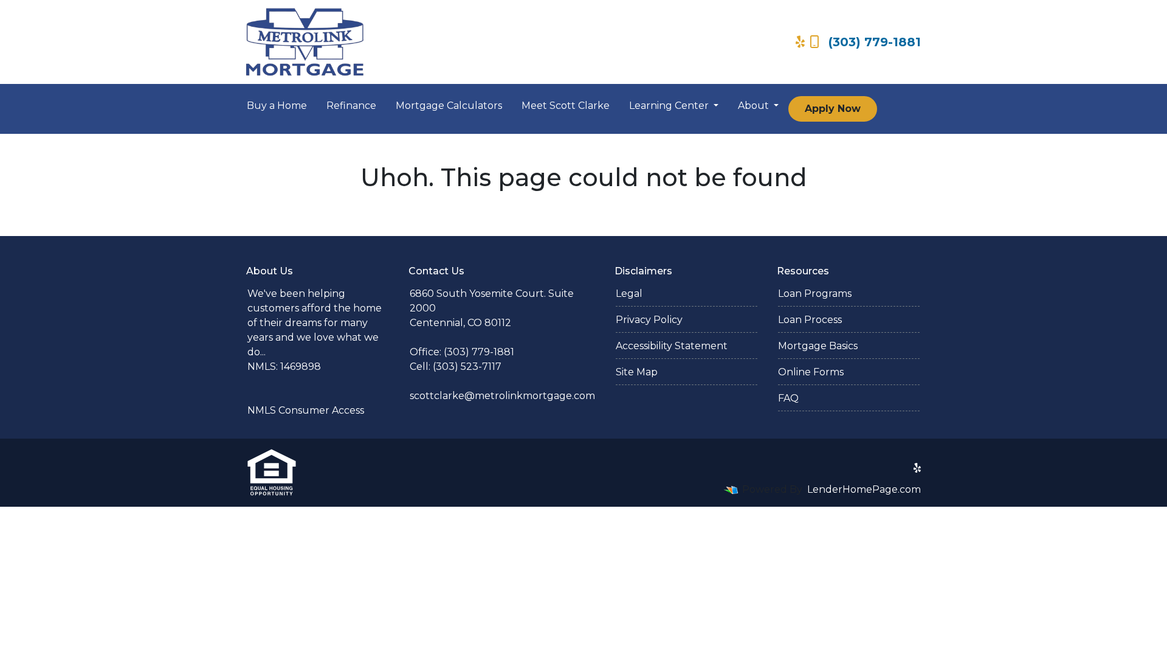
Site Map (637, 372)
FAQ (788, 398)
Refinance (351, 105)
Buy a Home (277, 105)
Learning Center (670, 105)
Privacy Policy (649, 319)
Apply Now (833, 108)
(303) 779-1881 (874, 42)
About (754, 105)
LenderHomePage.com (864, 489)
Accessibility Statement (672, 346)
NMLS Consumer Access (305, 410)
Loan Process (810, 319)
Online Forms (811, 372)
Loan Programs (815, 293)
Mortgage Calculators (449, 105)
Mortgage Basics (818, 346)
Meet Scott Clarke (566, 105)
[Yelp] (800, 42)
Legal (629, 293)
